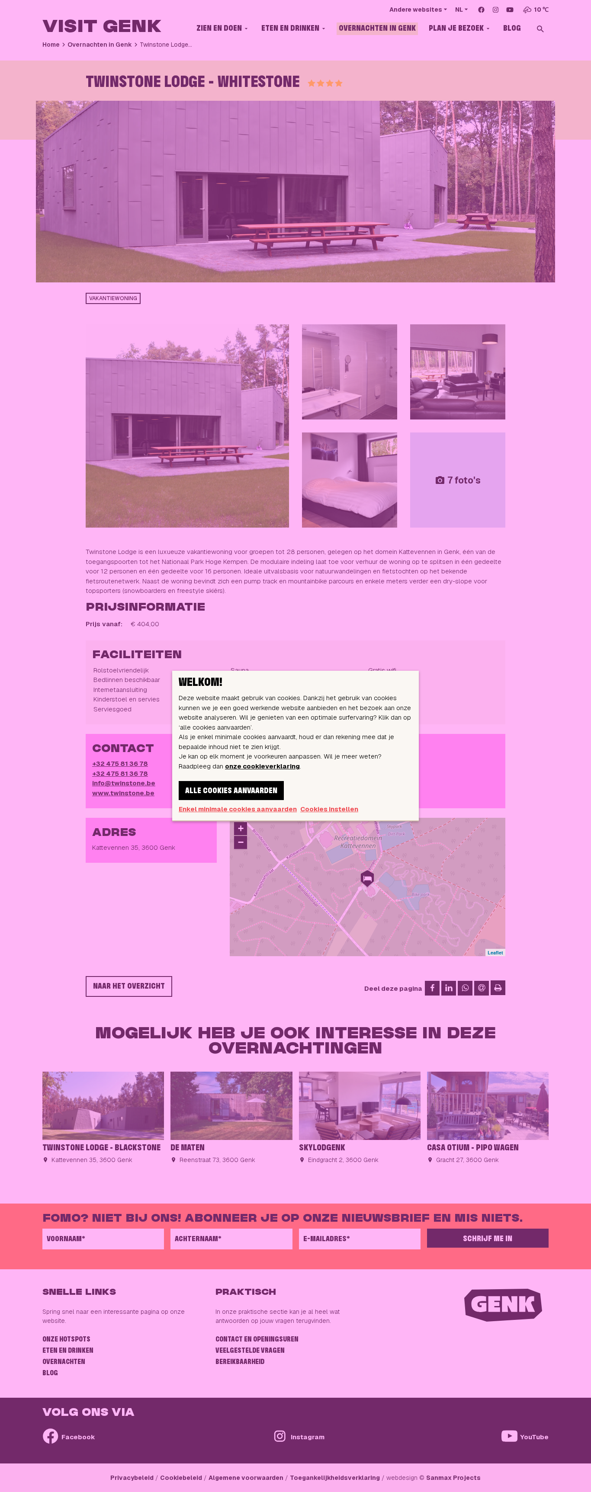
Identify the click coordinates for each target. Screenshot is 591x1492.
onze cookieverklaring (262, 766)
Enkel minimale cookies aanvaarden (238, 809)
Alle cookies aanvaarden (231, 791)
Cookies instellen (329, 809)
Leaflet (495, 952)
